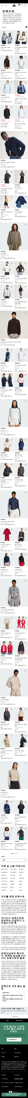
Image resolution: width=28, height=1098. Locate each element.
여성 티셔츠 (4, 881)
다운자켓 (21, 878)
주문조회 (3, 1052)
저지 (11, 890)
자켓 (20, 875)
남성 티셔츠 (4, 869)
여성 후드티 (4, 884)
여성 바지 (3, 890)
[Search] (22, 5)
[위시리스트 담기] (11, 32)
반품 (15, 1048)
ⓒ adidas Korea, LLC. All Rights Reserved (14, 1096)
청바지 (21, 884)
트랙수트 (21, 869)
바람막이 (21, 872)
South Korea (16, 1092)
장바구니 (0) (19, 1020)
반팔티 (12, 881)
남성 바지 (3, 875)
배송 (2, 1048)
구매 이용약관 (17, 1052)
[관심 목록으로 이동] (6, 5)
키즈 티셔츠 (13, 869)
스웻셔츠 (12, 884)
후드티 (12, 887)
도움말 (2, 1056)
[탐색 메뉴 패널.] (2, 5)
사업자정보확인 (5, 1086)
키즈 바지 (12, 878)
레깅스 (21, 890)
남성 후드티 (4, 872)
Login (7, 1020)
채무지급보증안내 (18, 1086)
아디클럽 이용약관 (18, 1082)
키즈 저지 (12, 875)
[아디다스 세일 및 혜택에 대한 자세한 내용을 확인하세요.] (14, 1)
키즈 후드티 (13, 872)
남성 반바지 (4, 878)
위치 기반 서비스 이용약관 (7, 1082)
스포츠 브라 (4, 887)
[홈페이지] (14, 6)
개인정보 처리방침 (18, 1078)
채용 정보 (16, 1056)
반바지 (21, 881)
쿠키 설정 (3, 1075)
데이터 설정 (17, 1075)
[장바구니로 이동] (25, 5)
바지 (20, 887)
